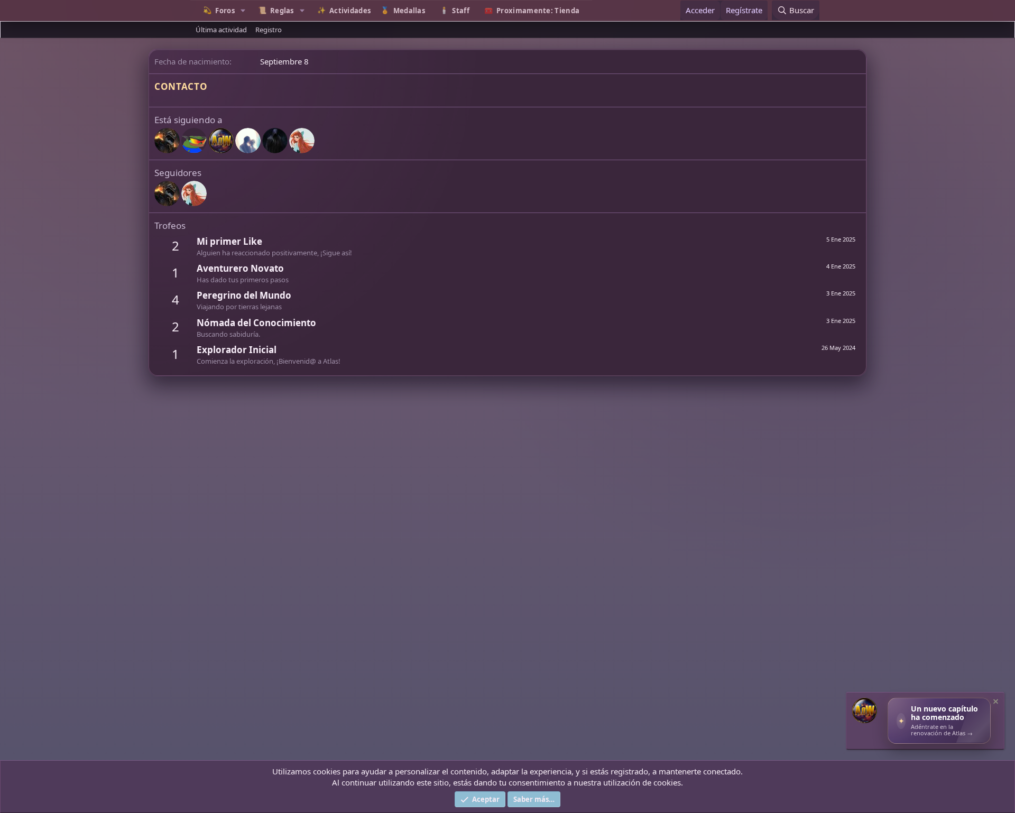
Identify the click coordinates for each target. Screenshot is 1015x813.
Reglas (282, 10)
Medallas (409, 10)
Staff (460, 10)
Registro (268, 29)
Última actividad (221, 29)
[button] (243, 10)
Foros (225, 10)
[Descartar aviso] (995, 703)
